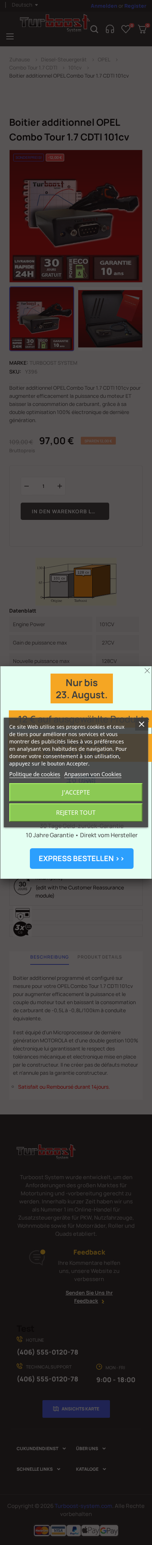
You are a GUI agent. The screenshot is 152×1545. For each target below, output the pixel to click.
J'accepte (76, 792)
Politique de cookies (34, 774)
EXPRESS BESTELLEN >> (82, 858)
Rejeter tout (76, 813)
